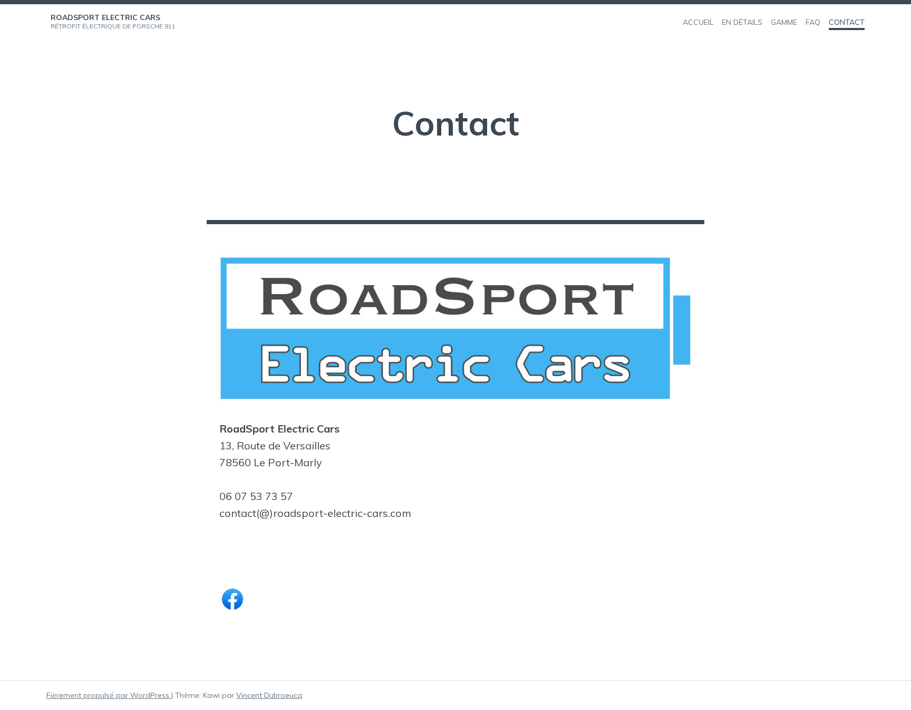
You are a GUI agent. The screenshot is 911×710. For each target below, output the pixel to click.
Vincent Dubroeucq (269, 695)
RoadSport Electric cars (105, 17)
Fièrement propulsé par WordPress (108, 695)
